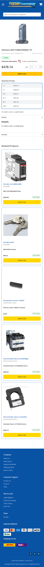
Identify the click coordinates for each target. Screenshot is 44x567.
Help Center (8, 461)
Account (6, 484)
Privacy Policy (28, 560)
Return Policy (8, 470)
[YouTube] (38, 553)
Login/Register (8, 497)
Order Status (8, 503)
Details (4, 117)
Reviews (4, 135)
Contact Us (7, 481)
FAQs (5, 487)
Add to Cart (22, 202)
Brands (6, 517)
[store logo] (22, 4)
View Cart (7, 506)
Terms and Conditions (18, 560)
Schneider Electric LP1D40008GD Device (15, 366)
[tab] (22, 117)
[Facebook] (30, 553)
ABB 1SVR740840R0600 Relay (12, 191)
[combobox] (22, 14)
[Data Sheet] (19, 61)
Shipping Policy (9, 467)
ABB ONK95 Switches (9, 249)
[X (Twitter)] (34, 553)
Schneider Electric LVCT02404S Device (14, 424)
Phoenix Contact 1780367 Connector (14, 308)
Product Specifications (29, 61)
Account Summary (10, 500)
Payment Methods (10, 464)
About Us (7, 458)
